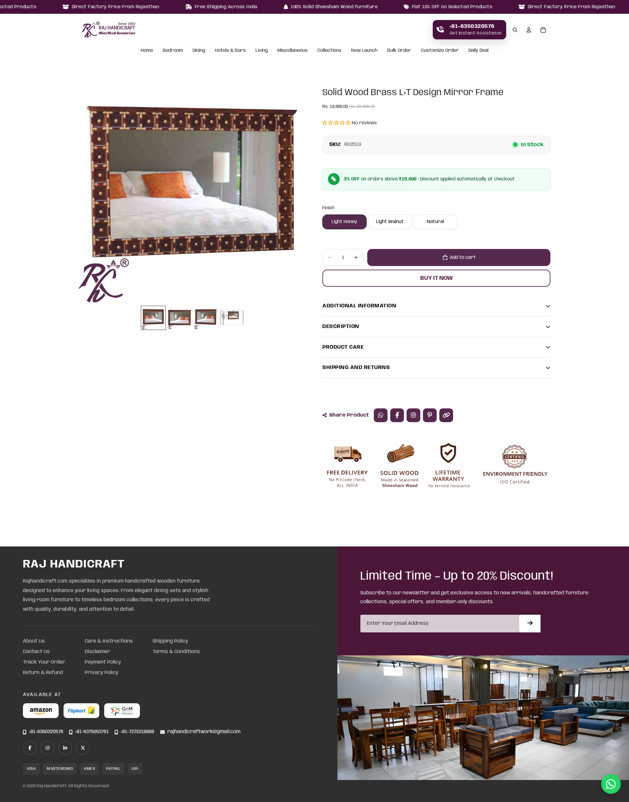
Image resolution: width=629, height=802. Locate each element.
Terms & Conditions (176, 651)
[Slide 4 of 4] (232, 317)
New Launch (364, 51)
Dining (199, 51)
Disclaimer (97, 651)
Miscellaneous (292, 51)
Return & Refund (43, 672)
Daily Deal (478, 51)
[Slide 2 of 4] (179, 317)
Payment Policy (103, 662)
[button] (336, 123)
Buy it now (436, 278)
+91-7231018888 (137, 732)
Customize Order (440, 51)
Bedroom (173, 51)
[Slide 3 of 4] (206, 317)
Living (262, 51)
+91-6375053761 (92, 732)
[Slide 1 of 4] (153, 317)
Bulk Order (399, 51)
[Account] (529, 30)
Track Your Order (44, 662)
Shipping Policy (170, 641)
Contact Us (36, 651)
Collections (329, 51)
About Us (34, 641)
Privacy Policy (101, 672)
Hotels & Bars (230, 51)
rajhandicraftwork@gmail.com (203, 732)
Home (147, 51)
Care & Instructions (109, 641)
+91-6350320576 (46, 732)
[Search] (515, 30)
